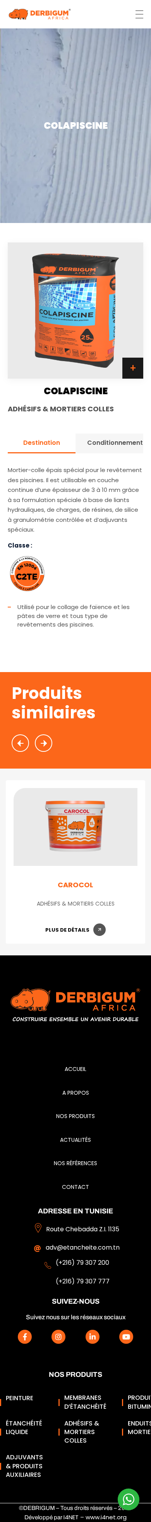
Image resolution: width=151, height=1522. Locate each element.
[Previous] (20, 743)
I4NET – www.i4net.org (95, 1517)
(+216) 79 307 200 (82, 1262)
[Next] (43, 743)
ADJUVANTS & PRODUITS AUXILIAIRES (24, 1466)
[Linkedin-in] (93, 1337)
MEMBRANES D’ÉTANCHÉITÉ (85, 1402)
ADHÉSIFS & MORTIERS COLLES (81, 1432)
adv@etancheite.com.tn (83, 1247)
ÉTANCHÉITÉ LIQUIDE (24, 1427)
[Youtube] (126, 1337)
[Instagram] (58, 1337)
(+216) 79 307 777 (83, 1281)
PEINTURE (19, 1398)
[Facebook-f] (25, 1337)
